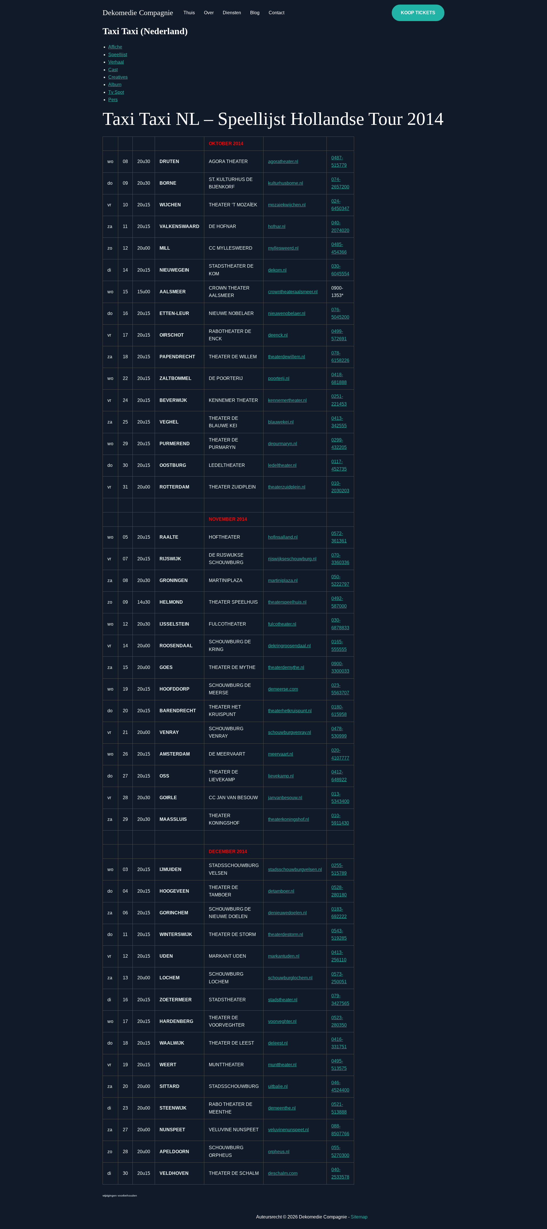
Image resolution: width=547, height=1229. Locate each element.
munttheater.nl (282, 1064)
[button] (418, 13)
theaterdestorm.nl (285, 934)
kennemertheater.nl (287, 400)
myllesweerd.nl (283, 248)
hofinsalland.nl (283, 537)
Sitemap (359, 1216)
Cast (113, 69)
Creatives (118, 77)
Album (114, 84)
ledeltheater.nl (282, 465)
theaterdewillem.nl (286, 356)
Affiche (115, 46)
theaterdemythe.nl (286, 667)
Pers (113, 99)
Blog (255, 12)
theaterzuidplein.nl (286, 487)
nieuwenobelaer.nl (286, 313)
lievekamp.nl (281, 776)
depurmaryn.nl (282, 443)
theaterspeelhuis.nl (287, 602)
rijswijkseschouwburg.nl (292, 558)
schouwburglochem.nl (290, 977)
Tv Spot (116, 92)
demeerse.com (283, 689)
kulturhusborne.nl (285, 183)
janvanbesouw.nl (285, 797)
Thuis (189, 12)
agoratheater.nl (283, 161)
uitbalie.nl (278, 1086)
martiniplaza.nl (283, 580)
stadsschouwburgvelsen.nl (295, 869)
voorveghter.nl (282, 1021)
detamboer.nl (281, 891)
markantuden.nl (283, 956)
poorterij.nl (278, 378)
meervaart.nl (280, 754)
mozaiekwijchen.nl (287, 204)
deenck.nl (278, 335)
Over (209, 12)
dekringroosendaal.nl (289, 645)
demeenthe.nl (282, 1108)
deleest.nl (278, 1043)
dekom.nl (277, 270)
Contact (276, 12)
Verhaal (116, 62)
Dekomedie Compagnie (138, 13)
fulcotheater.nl (282, 624)
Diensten (232, 12)
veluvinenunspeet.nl (288, 1129)
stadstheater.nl (282, 999)
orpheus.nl (278, 1151)
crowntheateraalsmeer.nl (293, 291)
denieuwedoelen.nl (287, 912)
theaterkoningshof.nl (288, 819)
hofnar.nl (276, 226)
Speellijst (117, 54)
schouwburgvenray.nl (289, 732)
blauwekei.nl (281, 422)
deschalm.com (282, 1173)
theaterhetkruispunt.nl (290, 710)
